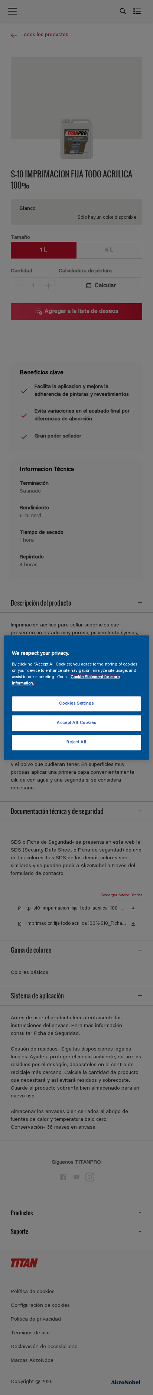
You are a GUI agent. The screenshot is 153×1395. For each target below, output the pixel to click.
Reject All (76, 742)
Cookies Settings (76, 704)
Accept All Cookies (76, 723)
